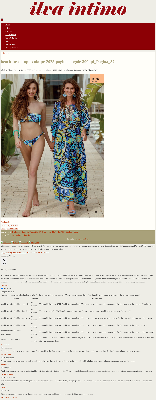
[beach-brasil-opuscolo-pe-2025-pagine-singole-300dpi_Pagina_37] (52, 217)
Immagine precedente (9, 225)
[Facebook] (6, 243)
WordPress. (85, 239)
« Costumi (5, 53)
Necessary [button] (5, 285)
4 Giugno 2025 (12, 70)
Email (76, 232)
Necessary (8, 288)
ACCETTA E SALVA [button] (9, 397)
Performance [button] (6, 354)
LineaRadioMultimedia (20, 235)
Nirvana (77, 239)
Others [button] (3, 387)
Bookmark (5, 222)
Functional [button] (5, 344)
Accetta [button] (46, 252)
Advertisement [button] (7, 374)
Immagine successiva (9, 229)
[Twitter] (15, 243)
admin (3, 70)
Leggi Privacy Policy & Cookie (13, 252)
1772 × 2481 (58, 70)
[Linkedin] (24, 243)
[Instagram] (34, 243)
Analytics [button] (5, 364)
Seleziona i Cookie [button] (34, 252)
